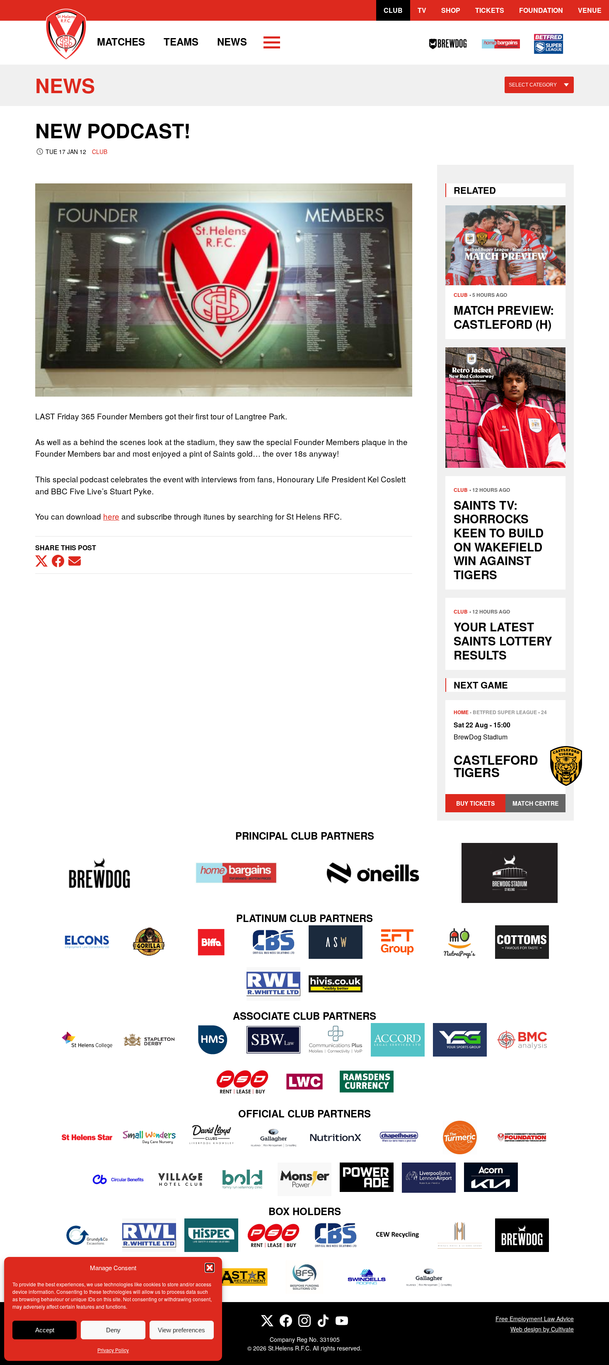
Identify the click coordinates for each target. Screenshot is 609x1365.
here (111, 516)
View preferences (181, 1330)
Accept (44, 1330)
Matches (121, 41)
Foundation (541, 10)
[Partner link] (99, 873)
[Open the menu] (271, 44)
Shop (450, 10)
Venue (590, 10)
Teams (181, 41)
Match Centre (535, 803)
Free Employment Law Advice (534, 1318)
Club (393, 10)
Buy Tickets (475, 803)
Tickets (489, 10)
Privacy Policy (113, 1349)
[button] (209, 1268)
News (232, 41)
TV (422, 10)
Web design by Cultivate (542, 1329)
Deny (113, 1330)
